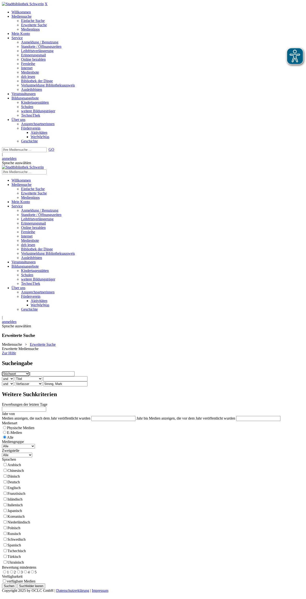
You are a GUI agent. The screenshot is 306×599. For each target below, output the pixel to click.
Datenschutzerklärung (72, 590)
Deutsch (13, 482)
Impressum (100, 590)
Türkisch (14, 557)
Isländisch (14, 499)
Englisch (14, 488)
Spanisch (14, 545)
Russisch (14, 534)
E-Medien (14, 433)
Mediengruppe (13, 442)
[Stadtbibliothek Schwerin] (23, 4)
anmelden (9, 158)
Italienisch (15, 505)
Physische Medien (20, 428)
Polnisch (13, 528)
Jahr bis (142, 418)
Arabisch (14, 465)
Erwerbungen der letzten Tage (24, 404)
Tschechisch (16, 551)
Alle (10, 437)
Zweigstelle (10, 450)
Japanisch (14, 511)
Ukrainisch (15, 562)
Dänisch (13, 476)
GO (51, 149)
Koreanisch (16, 516)
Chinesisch (15, 471)
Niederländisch (18, 522)
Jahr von (8, 414)
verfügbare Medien (21, 581)
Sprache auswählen (16, 163)
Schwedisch (16, 539)
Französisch (16, 493)
